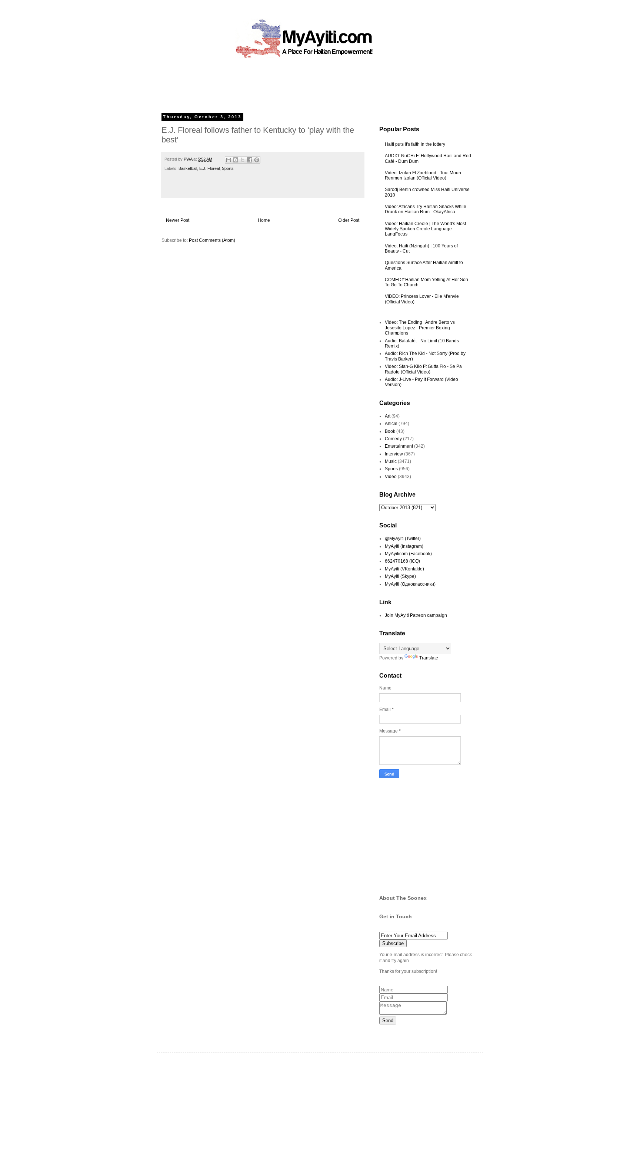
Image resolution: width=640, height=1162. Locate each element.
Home (264, 220)
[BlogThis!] (235, 160)
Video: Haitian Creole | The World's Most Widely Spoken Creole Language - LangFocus (425, 229)
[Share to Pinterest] (256, 160)
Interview (394, 454)
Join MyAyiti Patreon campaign (416, 615)
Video (391, 476)
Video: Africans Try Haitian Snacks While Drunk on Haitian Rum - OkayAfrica (425, 209)
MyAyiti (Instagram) (404, 546)
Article (391, 423)
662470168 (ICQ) (402, 561)
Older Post (348, 220)
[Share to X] (242, 160)
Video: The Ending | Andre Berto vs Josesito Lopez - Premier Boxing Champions (420, 328)
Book (390, 431)
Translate (428, 658)
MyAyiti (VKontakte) (404, 569)
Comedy (393, 438)
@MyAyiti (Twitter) (403, 538)
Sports (228, 168)
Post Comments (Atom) (212, 240)
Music (391, 461)
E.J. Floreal (209, 168)
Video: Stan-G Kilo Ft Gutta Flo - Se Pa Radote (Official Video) (423, 369)
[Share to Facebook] (249, 160)
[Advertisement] (303, 83)
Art (387, 416)
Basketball (188, 168)
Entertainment (399, 446)
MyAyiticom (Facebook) (408, 553)
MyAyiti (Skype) (400, 576)
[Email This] (228, 160)
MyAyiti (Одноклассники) (410, 584)
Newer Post (177, 220)
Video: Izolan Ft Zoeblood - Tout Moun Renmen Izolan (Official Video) (423, 175)
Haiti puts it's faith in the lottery (415, 144)
